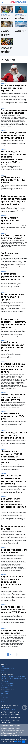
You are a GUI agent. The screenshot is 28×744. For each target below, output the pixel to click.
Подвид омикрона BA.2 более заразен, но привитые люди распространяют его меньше (12, 582)
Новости (4, 682)
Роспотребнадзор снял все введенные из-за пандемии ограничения (14, 435)
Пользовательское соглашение (13, 676)
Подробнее (17, 741)
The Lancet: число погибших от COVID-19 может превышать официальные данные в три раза (12, 456)
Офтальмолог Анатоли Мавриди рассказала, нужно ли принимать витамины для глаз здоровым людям (6, 50)
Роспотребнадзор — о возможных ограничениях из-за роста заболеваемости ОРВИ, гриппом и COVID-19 (13, 156)
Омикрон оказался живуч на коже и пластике (13, 631)
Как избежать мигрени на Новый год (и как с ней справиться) (13, 88)
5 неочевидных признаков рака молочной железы (14, 111)
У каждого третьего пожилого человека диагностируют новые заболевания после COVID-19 (14, 504)
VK (2, 695)
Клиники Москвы (7, 686)
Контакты (5, 672)
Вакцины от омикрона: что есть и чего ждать (14, 551)
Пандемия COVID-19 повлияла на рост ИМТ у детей (12, 416)
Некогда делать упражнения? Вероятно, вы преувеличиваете (12, 276)
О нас (3, 666)
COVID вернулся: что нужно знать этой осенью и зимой (13, 180)
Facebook (4, 693)
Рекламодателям (7, 668)
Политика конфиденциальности (13, 678)
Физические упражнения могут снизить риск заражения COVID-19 (13, 397)
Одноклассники (7, 697)
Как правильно (18, 14)
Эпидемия (3, 83)
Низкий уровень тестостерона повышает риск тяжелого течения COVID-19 (12, 346)
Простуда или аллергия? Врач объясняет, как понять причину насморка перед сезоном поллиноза (6, 34)
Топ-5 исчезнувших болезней (10, 254)
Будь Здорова (6, 688)
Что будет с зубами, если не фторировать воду (13, 236)
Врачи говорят (4, 14)
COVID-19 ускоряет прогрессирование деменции (10, 220)
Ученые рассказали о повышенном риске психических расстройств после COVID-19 (13, 479)
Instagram (5, 691)
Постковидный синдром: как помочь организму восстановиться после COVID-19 (13, 368)
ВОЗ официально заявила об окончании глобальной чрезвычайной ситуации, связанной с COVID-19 (13, 200)
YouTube (4, 701)
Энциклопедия (7, 684)
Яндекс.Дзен (5, 699)
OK (23, 741)
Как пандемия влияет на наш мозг (13, 527)
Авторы (4, 670)
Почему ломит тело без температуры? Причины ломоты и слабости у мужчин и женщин (21, 17)
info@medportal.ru (8, 709)
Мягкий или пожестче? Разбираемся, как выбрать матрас (20, 32)
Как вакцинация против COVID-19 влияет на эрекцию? (12, 297)
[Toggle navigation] (4, 2)
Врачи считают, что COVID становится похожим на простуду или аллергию (13, 135)
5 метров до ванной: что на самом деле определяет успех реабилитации (7, 17)
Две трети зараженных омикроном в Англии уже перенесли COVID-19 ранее (13, 610)
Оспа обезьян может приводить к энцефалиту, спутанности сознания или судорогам (14, 323)
